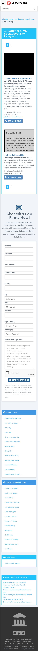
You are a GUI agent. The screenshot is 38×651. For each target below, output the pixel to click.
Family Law (8, 530)
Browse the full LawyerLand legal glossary (17, 602)
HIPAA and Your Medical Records (14, 585)
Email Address (9, 265)
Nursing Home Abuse (12, 460)
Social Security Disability (13, 474)
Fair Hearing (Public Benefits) (13, 599)
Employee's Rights (11, 521)
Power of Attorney (11, 465)
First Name (8, 246)
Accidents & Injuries (11, 488)
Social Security (9, 469)
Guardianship (9, 446)
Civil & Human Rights (12, 507)
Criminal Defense (10, 516)
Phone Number (10, 273)
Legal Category (10, 322)
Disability (8, 428)
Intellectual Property (11, 540)
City (6, 295)
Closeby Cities (10, 557)
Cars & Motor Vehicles (12, 502)
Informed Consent (9, 587)
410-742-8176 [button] (14, 120)
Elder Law (8, 432)
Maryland (9, 19)
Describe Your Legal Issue (13, 340)
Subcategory (9, 330)
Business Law (9, 498)
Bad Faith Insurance (11, 423)
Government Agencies (12, 437)
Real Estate (8, 549)
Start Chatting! (20, 380)
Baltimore (19, 19)
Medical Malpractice (11, 456)
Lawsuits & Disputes (11, 544)
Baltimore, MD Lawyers (12, 563)
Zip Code (8, 311)
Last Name (8, 254)
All (3, 19)
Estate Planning (10, 526)
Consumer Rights (10, 512)
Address (7, 284)
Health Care (29, 19)
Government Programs (12, 442)
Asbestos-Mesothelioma (13, 418)
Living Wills (8, 451)
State (6, 303)
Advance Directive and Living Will (14, 582)
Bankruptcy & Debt (11, 493)
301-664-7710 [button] (14, 177)
